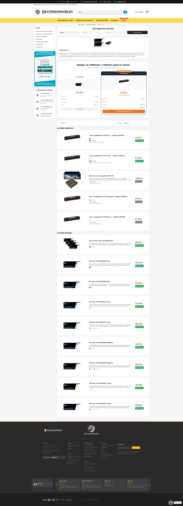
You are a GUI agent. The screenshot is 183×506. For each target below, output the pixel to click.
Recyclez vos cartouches (90, 451)
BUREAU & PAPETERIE (41, 36)
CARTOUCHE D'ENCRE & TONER (44, 31)
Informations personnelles (107, 445)
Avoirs (102, 449)
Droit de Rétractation (89, 467)
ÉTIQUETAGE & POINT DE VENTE (44, 34)
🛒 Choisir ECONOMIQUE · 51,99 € (123, 111)
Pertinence (135, 123)
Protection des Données (90, 471)
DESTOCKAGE (39, 44)
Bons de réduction (105, 453)
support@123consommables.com (53, 451)
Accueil (37, 28)
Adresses (103, 451)
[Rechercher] (125, 12)
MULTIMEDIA (39, 39)
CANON (69, 454)
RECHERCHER (137, 32)
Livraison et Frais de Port (90, 447)
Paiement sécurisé (89, 449)
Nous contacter (88, 456)
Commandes (104, 447)
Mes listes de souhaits (106, 455)
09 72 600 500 (48, 453)
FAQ (85, 458)
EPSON (69, 452)
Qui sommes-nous (88, 445)
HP (68, 450)
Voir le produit (79, 108)
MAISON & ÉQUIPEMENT (42, 41)
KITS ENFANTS (39, 47)
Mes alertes (104, 457)
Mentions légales (88, 469)
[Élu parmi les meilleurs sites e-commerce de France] (44, 68)
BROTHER (70, 448)
